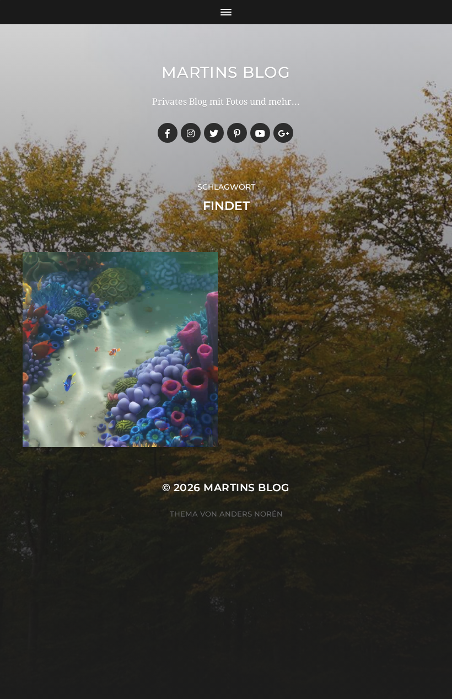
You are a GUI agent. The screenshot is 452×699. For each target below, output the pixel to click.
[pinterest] (237, 133)
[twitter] (214, 133)
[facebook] (167, 133)
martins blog (226, 72)
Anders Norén (251, 513)
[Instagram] (191, 133)
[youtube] (260, 133)
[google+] (283, 133)
